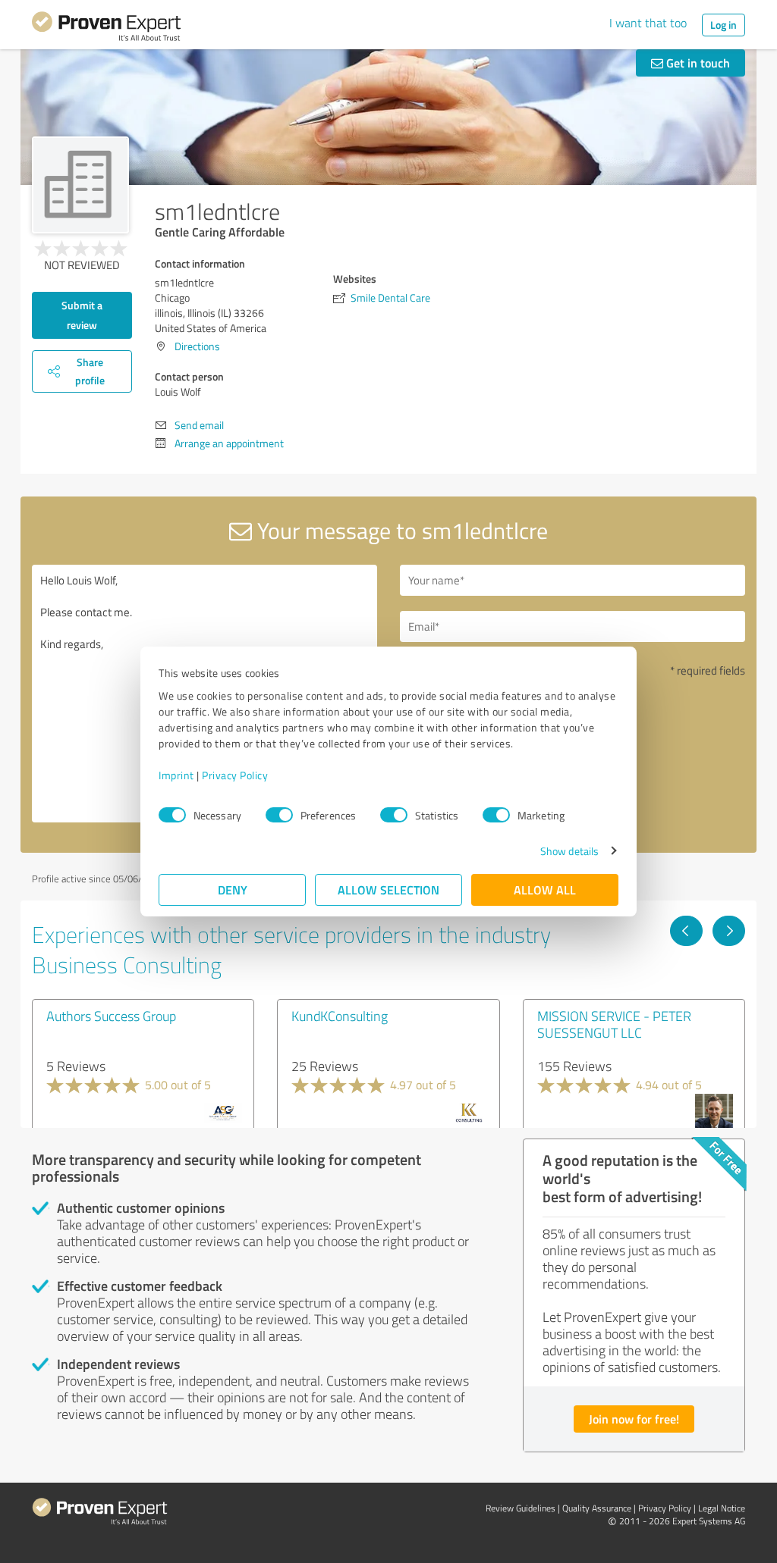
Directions (197, 346)
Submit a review (81, 315)
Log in (723, 24)
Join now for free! (634, 1418)
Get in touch (696, 62)
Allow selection (388, 889)
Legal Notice (721, 1508)
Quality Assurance (596, 1508)
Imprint (176, 775)
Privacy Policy (235, 775)
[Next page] (729, 931)
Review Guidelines (520, 1508)
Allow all (545, 889)
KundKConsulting (339, 1016)
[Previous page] (686, 931)
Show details (569, 851)
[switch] (279, 814)
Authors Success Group (111, 1016)
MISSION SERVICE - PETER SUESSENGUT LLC (614, 1024)
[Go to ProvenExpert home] (106, 28)
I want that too (648, 22)
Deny (232, 889)
